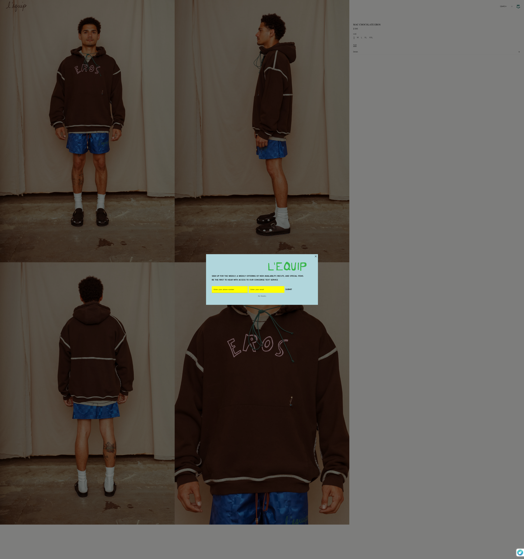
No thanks (262, 296)
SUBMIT (288, 289)
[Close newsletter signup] (315, 256)
